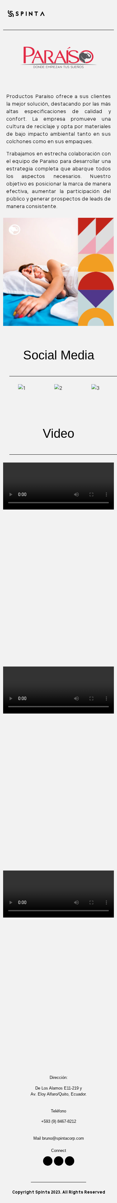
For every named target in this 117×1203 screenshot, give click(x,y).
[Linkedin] (58, 1161)
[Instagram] (47, 1161)
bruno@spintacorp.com (63, 1138)
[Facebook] (69, 1161)
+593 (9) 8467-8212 (58, 1121)
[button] (104, 13)
